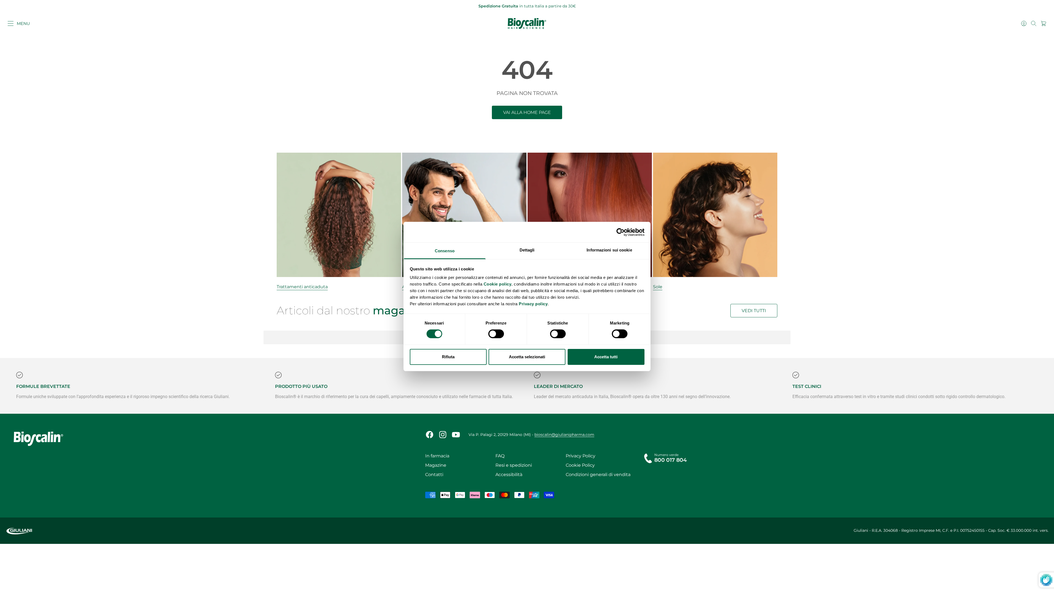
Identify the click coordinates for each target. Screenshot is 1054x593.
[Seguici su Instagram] (442, 434)
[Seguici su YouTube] (456, 434)
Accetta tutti (606, 356)
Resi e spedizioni (513, 465)
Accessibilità (508, 474)
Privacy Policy (580, 455)
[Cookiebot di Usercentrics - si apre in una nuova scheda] (620, 232)
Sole (657, 286)
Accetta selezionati (527, 356)
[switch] (496, 333)
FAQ (499, 455)
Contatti (434, 474)
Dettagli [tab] (527, 250)
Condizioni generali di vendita (598, 474)
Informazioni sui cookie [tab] (609, 250)
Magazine (435, 465)
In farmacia (437, 455)
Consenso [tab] (445, 250)
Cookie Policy (580, 465)
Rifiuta (448, 356)
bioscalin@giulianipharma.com (564, 434)
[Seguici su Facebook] (429, 434)
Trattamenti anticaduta (302, 286)
